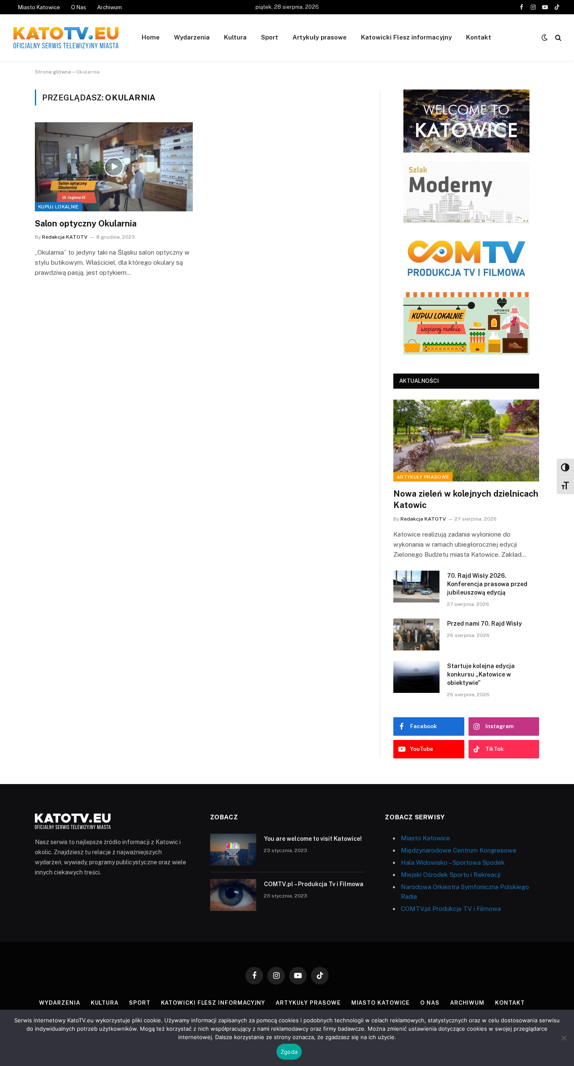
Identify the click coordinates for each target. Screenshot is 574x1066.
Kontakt (478, 37)
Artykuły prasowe (319, 37)
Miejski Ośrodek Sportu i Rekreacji (450, 874)
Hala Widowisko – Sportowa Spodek (453, 862)
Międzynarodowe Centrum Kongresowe (458, 850)
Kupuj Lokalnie (58, 206)
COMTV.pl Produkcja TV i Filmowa (451, 908)
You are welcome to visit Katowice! (313, 838)
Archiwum (109, 7)
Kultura (235, 37)
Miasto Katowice (39, 7)
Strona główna (53, 72)
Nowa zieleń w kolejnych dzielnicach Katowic (465, 499)
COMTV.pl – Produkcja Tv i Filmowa (313, 884)
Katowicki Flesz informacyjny (406, 37)
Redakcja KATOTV (64, 237)
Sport (269, 37)
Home (151, 37)
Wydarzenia (192, 37)
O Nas (78, 7)
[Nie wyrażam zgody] (563, 1038)
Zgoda (289, 1051)
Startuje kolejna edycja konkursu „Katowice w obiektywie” (481, 674)
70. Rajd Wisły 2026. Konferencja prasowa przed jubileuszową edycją (487, 584)
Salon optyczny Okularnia (86, 223)
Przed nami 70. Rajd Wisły (484, 623)
